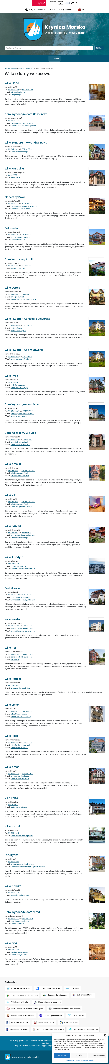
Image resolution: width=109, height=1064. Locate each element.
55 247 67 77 (13, 654)
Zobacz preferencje (97, 1055)
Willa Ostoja (12, 287)
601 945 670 (27, 439)
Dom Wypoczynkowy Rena (22, 404)
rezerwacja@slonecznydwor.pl (24, 206)
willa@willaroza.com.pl (20, 745)
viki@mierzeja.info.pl (19, 473)
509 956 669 (27, 266)
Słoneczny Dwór (15, 197)
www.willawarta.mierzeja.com (23, 631)
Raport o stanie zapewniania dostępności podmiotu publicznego (42, 1046)
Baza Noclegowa (25, 68)
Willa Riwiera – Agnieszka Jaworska (28, 319)
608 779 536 (27, 325)
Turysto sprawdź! (37, 9)
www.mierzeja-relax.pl (20, 778)
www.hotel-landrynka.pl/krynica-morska (28, 866)
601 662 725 (27, 711)
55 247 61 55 (13, 120)
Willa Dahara (13, 886)
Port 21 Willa (12, 588)
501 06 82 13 (26, 235)
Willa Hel (10, 648)
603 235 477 (28, 654)
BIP (83, 9)
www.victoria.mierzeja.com (22, 835)
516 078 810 (13, 382)
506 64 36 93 (27, 918)
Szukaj (99, 48)
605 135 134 (26, 595)
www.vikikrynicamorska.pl (21, 506)
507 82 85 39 (27, 149)
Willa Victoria (13, 826)
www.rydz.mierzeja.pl (19, 387)
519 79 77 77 (13, 804)
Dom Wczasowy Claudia (20, 433)
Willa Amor (12, 767)
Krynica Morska (65, 27)
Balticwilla (11, 228)
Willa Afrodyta (14, 557)
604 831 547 (13, 532)
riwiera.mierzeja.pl (18, 330)
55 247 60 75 (13, 294)
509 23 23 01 (13, 470)
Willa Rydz (11, 376)
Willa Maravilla (14, 168)
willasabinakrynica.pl (19, 538)
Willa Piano (12, 83)
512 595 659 (27, 203)
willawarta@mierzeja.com (21, 628)
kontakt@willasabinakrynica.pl (23, 535)
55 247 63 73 (13, 89)
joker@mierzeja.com (19, 714)
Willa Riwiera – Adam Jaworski (24, 350)
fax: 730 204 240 (28, 470)
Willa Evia (11, 943)
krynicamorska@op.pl (20, 776)
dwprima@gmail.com (20, 921)
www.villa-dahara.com (20, 895)
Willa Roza (11, 736)
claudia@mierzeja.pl (19, 442)
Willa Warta (12, 619)
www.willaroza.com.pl (19, 747)
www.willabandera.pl (19, 152)
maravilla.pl (15, 177)
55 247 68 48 (13, 833)
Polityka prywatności (87, 1060)
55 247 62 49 (13, 773)
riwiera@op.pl (16, 328)
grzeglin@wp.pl (17, 297)
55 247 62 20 (13, 918)
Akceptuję (62, 1055)
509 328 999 (27, 626)
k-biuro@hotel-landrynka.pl (22, 864)
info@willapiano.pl (18, 92)
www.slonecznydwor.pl (20, 209)
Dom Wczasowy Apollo (19, 259)
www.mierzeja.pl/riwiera (21, 359)
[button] (105, 1035)
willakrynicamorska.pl (20, 475)
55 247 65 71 (13, 325)
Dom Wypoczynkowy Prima (22, 912)
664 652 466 (27, 773)
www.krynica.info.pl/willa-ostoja (24, 299)
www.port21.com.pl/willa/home (24, 600)
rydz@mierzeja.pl (18, 385)
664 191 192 (12, 175)
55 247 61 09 (13, 742)
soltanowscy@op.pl (19, 807)
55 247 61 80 (13, 439)
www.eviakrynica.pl (19, 955)
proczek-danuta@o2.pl (20, 688)
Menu (56, 58)
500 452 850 (13, 949)
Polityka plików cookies (72, 1060)
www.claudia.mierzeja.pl (20, 444)
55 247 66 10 (13, 595)
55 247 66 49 (13, 861)
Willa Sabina (13, 526)
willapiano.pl (16, 95)
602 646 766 (27, 89)
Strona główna (11, 68)
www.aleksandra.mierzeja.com (23, 126)
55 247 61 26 (13, 266)
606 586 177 (27, 294)
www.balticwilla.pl (18, 240)
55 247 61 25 (13, 203)
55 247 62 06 (13, 892)
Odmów (79, 1055)
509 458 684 (13, 563)
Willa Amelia (13, 464)
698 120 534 (26, 532)
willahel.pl (15, 659)
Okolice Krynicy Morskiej (61, 9)
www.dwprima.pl (17, 924)
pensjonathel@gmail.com (21, 657)
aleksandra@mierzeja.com (22, 123)
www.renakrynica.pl (19, 416)
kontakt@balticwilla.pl (20, 237)
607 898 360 (13, 685)
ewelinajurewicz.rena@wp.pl (22, 413)
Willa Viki (10, 495)
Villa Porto (11, 798)
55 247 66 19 (13, 149)
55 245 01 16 (13, 235)
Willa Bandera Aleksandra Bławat (26, 142)
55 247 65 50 (13, 711)
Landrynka (12, 855)
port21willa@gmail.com (20, 597)
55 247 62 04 (13, 411)
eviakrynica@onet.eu (19, 952)
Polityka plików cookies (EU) (42, 1040)
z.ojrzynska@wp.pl (18, 566)
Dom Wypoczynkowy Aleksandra (26, 114)
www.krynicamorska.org (21, 716)
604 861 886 (28, 411)
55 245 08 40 (13, 626)
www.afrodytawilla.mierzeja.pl (23, 569)
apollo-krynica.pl (18, 268)
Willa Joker (12, 705)
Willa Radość (13, 679)
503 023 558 (27, 742)
